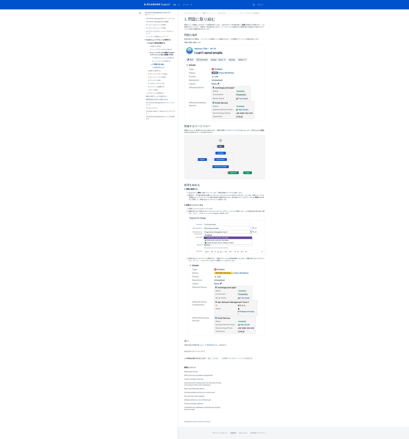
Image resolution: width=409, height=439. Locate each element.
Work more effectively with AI (194, 389)
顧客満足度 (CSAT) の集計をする (157, 99)
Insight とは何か (155, 46)
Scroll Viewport (205, 421)
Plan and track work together (194, 396)
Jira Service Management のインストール (160, 18)
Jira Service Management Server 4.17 (158, 12)
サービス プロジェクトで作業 (156, 28)
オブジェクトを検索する (156, 87)
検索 (254, 4)
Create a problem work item (193, 379)
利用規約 (233, 433)
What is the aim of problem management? (198, 375)
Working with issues (191, 371)
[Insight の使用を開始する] (236, 13)
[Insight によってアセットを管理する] (232, 13)
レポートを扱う (153, 90)
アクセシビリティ (152, 108)
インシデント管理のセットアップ (157, 36)
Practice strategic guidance (193, 403)
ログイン (261, 5)
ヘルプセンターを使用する (155, 93)
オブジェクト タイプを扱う (157, 77)
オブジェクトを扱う (154, 80)
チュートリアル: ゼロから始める (161, 49)
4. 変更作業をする (158, 67)
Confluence (195, 421)
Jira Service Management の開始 (157, 21)
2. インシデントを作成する (161, 61)
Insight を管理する (154, 71)
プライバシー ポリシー (220, 433)
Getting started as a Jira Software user (197, 400)
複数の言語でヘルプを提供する (156, 96)
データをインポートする (156, 83)
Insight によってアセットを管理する (158, 40)
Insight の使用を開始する (156, 43)
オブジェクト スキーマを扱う (158, 74)
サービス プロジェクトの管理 (156, 25)
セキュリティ (243, 433)
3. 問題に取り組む (158, 64)
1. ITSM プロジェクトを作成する (163, 58)
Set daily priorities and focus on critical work (199, 392)
